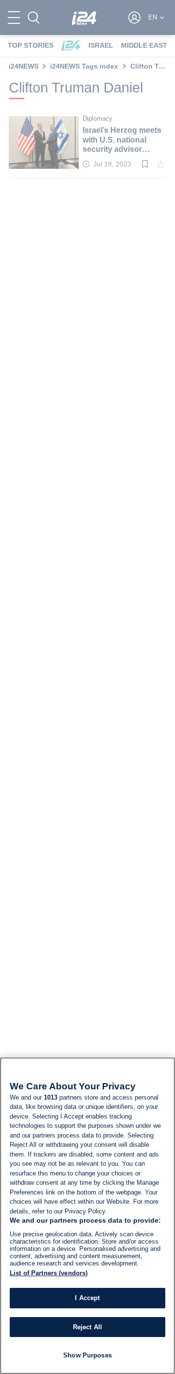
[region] (87, 1215)
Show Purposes (87, 1355)
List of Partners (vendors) (49, 1273)
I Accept (87, 1298)
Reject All (87, 1327)
